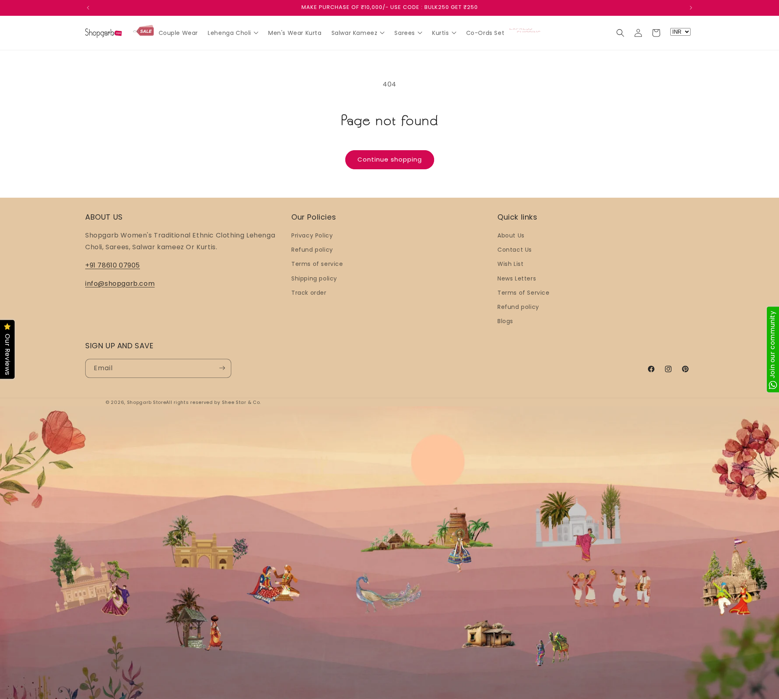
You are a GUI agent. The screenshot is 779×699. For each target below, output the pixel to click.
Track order (309, 293)
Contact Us (514, 250)
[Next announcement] (691, 7)
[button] (620, 33)
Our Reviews (7, 355)
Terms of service (317, 264)
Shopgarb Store (146, 402)
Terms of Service (523, 293)
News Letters (516, 278)
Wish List (510, 264)
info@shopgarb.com (120, 283)
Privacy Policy (312, 235)
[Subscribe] (222, 368)
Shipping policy (314, 278)
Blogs (505, 321)
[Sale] (143, 31)
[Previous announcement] (88, 7)
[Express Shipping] (525, 30)
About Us (511, 235)
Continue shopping (389, 159)
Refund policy (312, 250)
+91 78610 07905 (112, 265)
